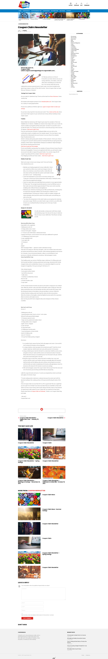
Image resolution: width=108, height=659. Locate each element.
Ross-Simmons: (54, 96)
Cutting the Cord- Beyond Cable (24, 20)
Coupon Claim (47, 443)
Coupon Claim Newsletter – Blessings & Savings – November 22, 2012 (29, 482)
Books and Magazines (75, 42)
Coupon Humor (82, 19)
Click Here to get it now (48, 155)
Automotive (73, 39)
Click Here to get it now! (33, 129)
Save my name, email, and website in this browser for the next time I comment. (37, 615)
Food (72, 58)
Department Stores (75, 53)
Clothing (72, 45)
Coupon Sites (46, 10)
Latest (71, 5)
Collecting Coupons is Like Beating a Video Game (60, 20)
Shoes (72, 81)
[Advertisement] (79, 26)
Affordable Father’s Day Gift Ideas (74, 648)
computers (73, 46)
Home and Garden (74, 71)
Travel (72, 85)
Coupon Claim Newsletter (26, 443)
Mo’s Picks (62, 10)
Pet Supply (73, 78)
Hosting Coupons (34, 19)
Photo (72, 79)
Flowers (72, 57)
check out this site (54, 112)
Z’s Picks (68, 10)
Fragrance (73, 59)
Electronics (73, 54)
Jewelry (72, 74)
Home (20, 10)
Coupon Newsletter (36, 10)
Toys (72, 84)
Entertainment (74, 55)
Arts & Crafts (73, 37)
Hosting (72, 72)
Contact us (88, 655)
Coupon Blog (26, 10)
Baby (72, 40)
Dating (72, 52)
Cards (72, 44)
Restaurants (73, 80)
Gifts (72, 63)
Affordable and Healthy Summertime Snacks (76, 638)
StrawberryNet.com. (46, 101)
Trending (86, 5)
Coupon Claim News (46, 19)
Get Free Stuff (54, 10)
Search (88, 10)
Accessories (73, 36)
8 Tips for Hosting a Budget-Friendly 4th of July (77, 645)
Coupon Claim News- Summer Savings (71, 20)
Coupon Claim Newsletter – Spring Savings (28, 461)
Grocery (72, 65)
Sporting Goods (74, 83)
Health (72, 70)
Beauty (72, 41)
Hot (81, 5)
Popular (76, 5)
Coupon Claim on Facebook (38, 391)
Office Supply (73, 76)
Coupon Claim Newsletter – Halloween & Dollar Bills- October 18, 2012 (54, 482)
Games (72, 61)
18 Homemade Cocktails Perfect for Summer (76, 635)
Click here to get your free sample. (29, 146)
